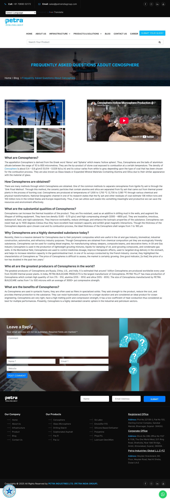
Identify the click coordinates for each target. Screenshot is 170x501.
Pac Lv (56, 440)
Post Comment (17, 375)
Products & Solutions (86, 33)
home (29, 33)
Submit (154, 399)
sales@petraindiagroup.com (63, 4)
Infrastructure (58, 33)
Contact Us (120, 33)
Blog (107, 33)
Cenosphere (11, 168)
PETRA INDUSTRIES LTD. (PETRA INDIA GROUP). (73, 483)
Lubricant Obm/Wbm (104, 440)
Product (16, 432)
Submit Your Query (152, 33)
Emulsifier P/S (101, 424)
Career (134, 33)
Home (8, 78)
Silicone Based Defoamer (106, 428)
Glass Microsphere (62, 424)
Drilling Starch (60, 428)
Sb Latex (98, 420)
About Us (41, 33)
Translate (58, 12)
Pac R (56, 436)
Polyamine (99, 432)
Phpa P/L (98, 436)
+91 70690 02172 (22, 4)
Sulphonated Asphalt (63, 432)
